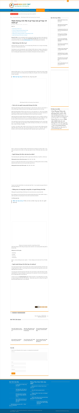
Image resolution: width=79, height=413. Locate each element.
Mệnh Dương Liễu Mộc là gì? (17, 28)
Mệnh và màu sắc (60, 117)
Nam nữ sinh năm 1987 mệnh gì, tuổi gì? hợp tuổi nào (29, 340)
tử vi (54, 125)
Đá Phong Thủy (58, 128)
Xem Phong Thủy (32, 10)
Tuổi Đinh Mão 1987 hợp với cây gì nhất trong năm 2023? (21, 390)
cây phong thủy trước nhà (58, 112)
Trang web (13, 369)
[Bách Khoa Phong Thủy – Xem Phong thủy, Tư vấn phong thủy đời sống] (20, 5)
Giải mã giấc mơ (55, 114)
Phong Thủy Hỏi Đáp (41, 10)
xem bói (56, 127)
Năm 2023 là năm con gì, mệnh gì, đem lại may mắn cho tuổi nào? (63, 58)
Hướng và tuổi (63, 114)
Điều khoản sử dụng (65, 410)
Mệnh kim (59, 116)
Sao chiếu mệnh (64, 124)
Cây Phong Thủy (57, 111)
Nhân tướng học (61, 119)
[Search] (68, 1)
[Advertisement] (29, 62)
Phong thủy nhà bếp (57, 124)
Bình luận (13, 351)
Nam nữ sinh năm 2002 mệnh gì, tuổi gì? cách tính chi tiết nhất (41, 329)
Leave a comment (20, 24)
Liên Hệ (60, 410)
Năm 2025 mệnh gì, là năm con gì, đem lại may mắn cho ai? (40, 316)
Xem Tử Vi (47, 10)
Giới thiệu (57, 410)
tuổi (52, 125)
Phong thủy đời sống (17, 10)
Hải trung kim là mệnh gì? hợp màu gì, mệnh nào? (16, 340)
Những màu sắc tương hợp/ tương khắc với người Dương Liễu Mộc (22, 33)
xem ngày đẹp (62, 127)
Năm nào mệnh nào (21, 312)
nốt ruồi (63, 121)
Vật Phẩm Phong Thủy (25, 10)
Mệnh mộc (14, 312)
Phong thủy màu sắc (56, 122)
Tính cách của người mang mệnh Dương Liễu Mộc (20, 30)
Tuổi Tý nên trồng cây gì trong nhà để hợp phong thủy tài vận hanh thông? (39, 398)
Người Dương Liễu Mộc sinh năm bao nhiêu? (19, 31)
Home (11, 10)
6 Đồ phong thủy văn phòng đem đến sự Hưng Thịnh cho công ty (21, 394)
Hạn (52, 116)
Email (12, 365)
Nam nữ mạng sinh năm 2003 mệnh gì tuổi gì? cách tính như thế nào (41, 340)
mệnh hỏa (55, 116)
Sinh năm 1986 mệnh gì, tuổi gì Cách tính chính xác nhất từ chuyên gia (29, 329)
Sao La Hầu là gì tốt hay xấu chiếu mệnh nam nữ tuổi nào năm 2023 (21, 400)
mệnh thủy (55, 117)
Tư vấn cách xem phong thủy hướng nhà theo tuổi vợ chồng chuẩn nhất (62, 39)
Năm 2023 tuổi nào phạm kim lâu (38, 390)
